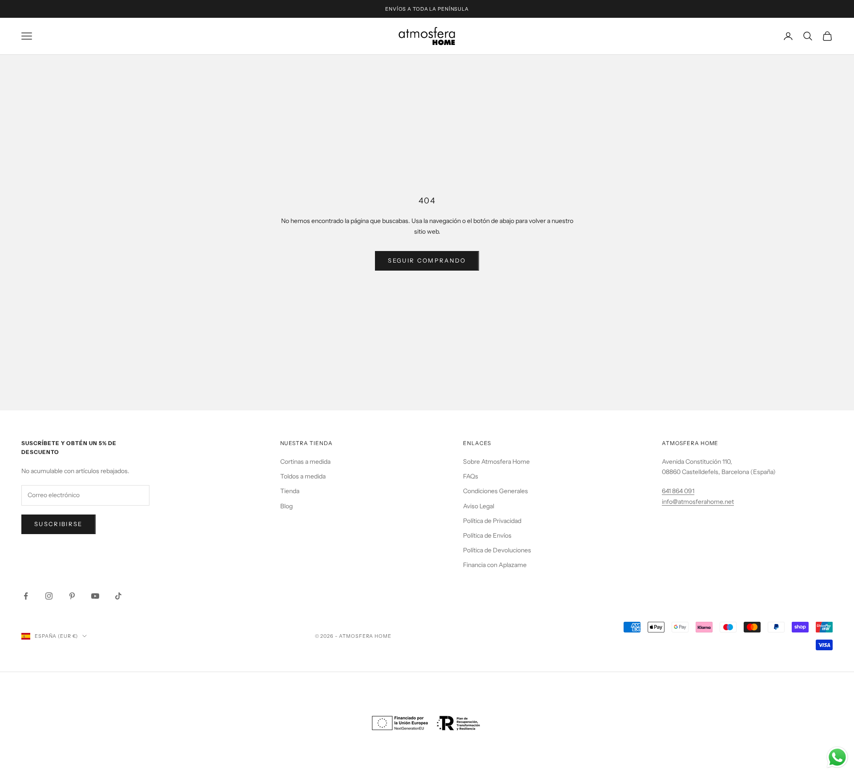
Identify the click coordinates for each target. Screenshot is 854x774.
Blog (286, 506)
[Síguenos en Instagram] (48, 596)
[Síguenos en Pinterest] (72, 596)
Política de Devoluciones (497, 550)
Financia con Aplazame (495, 565)
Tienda (289, 491)
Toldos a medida (303, 476)
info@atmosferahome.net (698, 502)
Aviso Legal (478, 506)
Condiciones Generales (495, 491)
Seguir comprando (427, 260)
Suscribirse (58, 523)
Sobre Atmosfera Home (496, 462)
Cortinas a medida (305, 462)
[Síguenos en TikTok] (118, 596)
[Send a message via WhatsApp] (837, 757)
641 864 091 (678, 491)
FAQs (470, 476)
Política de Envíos (487, 535)
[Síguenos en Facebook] (25, 596)
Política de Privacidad (492, 521)
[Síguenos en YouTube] (95, 596)
